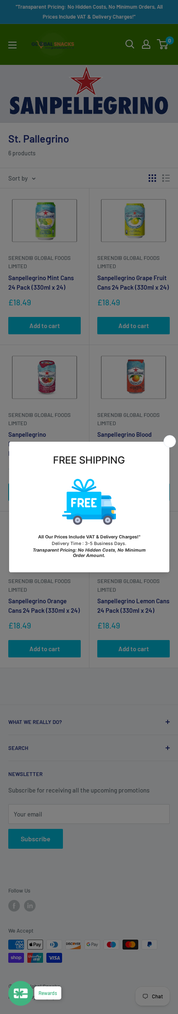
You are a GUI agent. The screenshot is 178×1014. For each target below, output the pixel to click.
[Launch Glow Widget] (20, 993)
